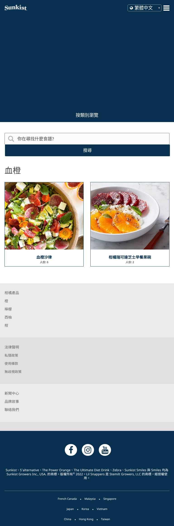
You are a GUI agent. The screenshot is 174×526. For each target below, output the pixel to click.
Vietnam (102, 509)
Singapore (109, 499)
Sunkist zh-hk (43, 8)
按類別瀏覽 (87, 115)
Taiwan (105, 519)
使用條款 (11, 363)
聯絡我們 (12, 409)
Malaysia (90, 499)
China (67, 519)
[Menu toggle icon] (166, 8)
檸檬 (8, 309)
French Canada (67, 499)
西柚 (8, 317)
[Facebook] (71, 449)
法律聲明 (12, 347)
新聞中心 (12, 393)
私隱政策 (11, 355)
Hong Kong (86, 519)
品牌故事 (12, 401)
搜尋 (87, 150)
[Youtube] (105, 449)
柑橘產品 (12, 292)
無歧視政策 (13, 372)
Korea (85, 509)
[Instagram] (88, 449)
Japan (70, 509)
